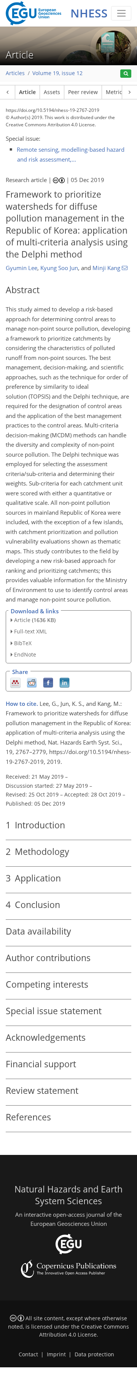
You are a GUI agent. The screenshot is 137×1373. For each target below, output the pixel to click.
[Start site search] (125, 73)
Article (27, 92)
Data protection (94, 1354)
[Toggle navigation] (121, 13)
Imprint (56, 1354)
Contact (28, 1354)
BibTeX (23, 643)
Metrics (115, 92)
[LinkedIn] (64, 682)
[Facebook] (48, 682)
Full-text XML (30, 631)
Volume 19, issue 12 (57, 73)
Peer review (83, 92)
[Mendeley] (15, 682)
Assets (52, 92)
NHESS (89, 13)
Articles (15, 73)
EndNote (25, 654)
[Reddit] (32, 682)
